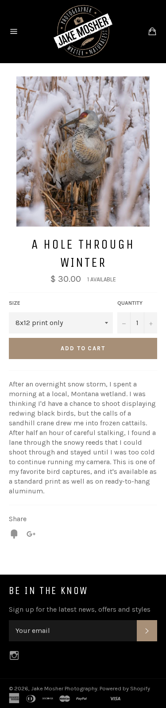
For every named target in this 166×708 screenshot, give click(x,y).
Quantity (130, 303)
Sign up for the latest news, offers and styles (80, 609)
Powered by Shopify (125, 688)
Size (14, 303)
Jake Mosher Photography (64, 688)
